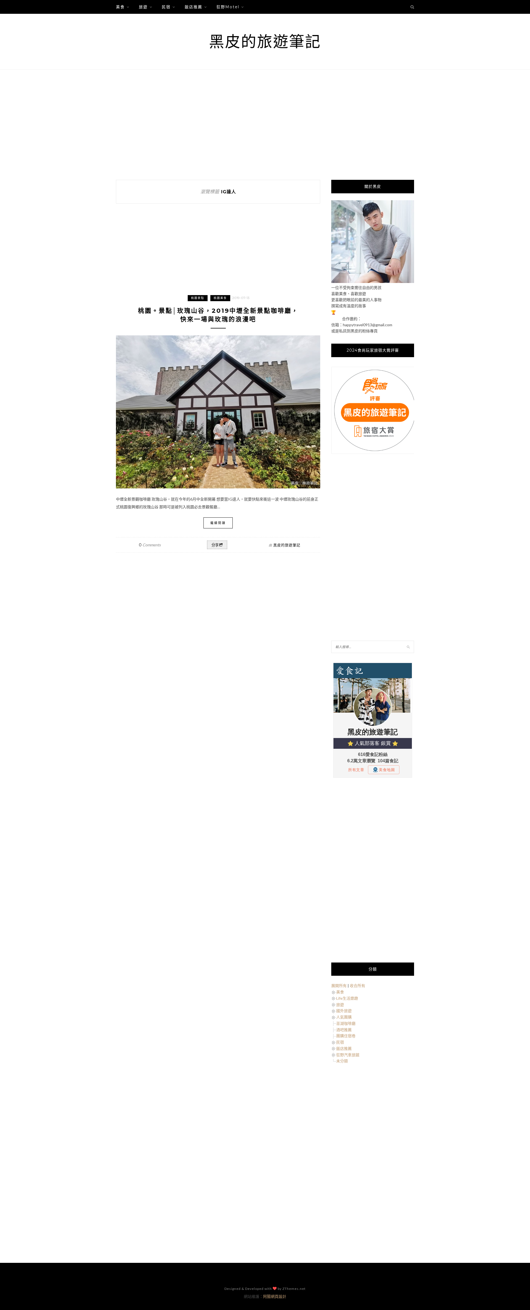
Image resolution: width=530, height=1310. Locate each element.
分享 (215, 545)
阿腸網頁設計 (274, 1296)
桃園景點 (197, 298)
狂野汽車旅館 (347, 1054)
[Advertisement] (265, 124)
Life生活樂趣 (347, 998)
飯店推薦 (193, 6)
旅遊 (143, 6)
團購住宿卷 (346, 1035)
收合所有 (357, 985)
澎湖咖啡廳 (346, 1023)
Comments (150, 544)
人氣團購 (344, 1017)
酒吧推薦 (344, 1029)
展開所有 (339, 985)
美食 (120, 6)
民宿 (166, 6)
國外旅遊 (344, 1010)
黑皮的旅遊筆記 (265, 41)
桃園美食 (220, 298)
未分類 (342, 1060)
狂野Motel (227, 6)
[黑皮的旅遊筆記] (372, 281)
